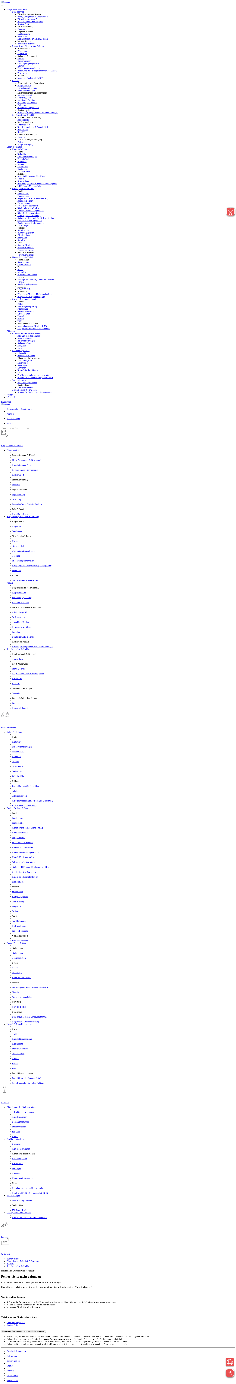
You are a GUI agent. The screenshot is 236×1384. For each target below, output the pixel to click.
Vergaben (21, 345)
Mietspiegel (22, 272)
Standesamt (22, 53)
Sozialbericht (23, 230)
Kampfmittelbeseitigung (27, 370)
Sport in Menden (24, 245)
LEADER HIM (24, 289)
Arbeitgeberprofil (24, 95)
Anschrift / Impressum (16, 1351)
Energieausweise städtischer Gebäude (33, 328)
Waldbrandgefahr (24, 360)
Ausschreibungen (25, 338)
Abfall (20, 304)
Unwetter (21, 368)
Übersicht (21, 353)
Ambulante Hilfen (25, 201)
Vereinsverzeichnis (25, 255)
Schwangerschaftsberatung (29, 215)
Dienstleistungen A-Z (16, 1322)
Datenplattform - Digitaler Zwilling (32, 39)
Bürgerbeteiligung (25, 144)
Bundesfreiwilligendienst (28, 107)
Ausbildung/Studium (26, 100)
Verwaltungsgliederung (27, 88)
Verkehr (20, 282)
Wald (19, 321)
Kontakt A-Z (12, 1325)
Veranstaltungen (19, 380)
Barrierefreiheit (13, 1361)
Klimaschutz (22, 309)
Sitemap (10, 1366)
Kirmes (20, 58)
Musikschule (22, 166)
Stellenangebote (24, 98)
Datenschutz (12, 1356)
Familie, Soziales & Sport (23, 188)
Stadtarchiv (22, 169)
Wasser (20, 318)
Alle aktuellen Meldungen (28, 336)
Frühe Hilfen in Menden (27, 206)
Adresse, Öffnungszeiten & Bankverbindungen (37, 112)
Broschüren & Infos (26, 44)
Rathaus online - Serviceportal (30, 21)
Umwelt (20, 316)
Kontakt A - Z (23, 24)
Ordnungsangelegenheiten (28, 63)
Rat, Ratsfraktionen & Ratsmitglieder (33, 127)
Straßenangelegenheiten (27, 284)
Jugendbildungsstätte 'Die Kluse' (31, 176)
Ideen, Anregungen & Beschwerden (32, 17)
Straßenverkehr (24, 61)
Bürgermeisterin (24, 85)
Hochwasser (22, 363)
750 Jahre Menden (25, 387)
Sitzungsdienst (23, 125)
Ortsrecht (21, 137)
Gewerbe (21, 66)
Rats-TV (21, 132)
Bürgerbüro (22, 51)
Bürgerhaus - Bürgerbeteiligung (31, 296)
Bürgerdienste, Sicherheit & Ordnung (28, 46)
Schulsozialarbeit (24, 181)
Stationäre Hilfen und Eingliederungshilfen (35, 218)
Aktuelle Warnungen (26, 355)
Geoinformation (24, 264)
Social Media (12, 1375)
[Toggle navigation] (2, 5)
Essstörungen (23, 225)
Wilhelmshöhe (23, 171)
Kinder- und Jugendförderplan (30, 223)
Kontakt (10, 414)
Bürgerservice (18, 12)
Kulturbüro (22, 154)
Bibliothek (21, 161)
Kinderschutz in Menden (28, 208)
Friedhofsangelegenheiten (28, 68)
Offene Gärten (23, 314)
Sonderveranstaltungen (27, 156)
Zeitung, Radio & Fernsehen (24, 390)
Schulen (20, 179)
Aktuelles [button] (11, 331)
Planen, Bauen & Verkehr (23, 257)
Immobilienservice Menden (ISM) (32, 326)
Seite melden (12, 1380)
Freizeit (10, 395)
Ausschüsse (22, 129)
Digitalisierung (23, 34)
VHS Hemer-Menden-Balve (29, 186)
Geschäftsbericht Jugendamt (29, 220)
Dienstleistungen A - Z (27, 19)
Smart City (22, 36)
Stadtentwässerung (25, 311)
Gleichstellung (23, 235)
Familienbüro (23, 193)
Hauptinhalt (6, 402)
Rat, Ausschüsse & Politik (23, 115)
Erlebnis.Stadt (23, 159)
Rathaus (15, 80)
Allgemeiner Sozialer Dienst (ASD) (32, 198)
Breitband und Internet (27, 274)
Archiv (20, 348)
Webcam (10, 423)
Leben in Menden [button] (14, 147)
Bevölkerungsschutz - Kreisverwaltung (34, 375)
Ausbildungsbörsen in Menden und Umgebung (37, 183)
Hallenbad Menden (25, 247)
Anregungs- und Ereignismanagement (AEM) (37, 71)
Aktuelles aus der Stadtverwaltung (27, 333)
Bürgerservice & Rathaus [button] (17, 9)
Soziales (21, 240)
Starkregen (22, 365)
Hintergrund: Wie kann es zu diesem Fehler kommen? (23, 1331)
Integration (22, 237)
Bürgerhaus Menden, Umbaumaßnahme (34, 294)
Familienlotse (23, 196)
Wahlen (20, 142)
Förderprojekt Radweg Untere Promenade (35, 279)
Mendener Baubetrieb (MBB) (30, 78)
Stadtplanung (23, 262)
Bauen (20, 269)
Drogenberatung (24, 203)
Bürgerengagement (25, 233)
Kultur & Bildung (19, 149)
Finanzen (21, 29)
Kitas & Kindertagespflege (28, 213)
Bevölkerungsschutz (21, 350)
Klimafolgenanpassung (27, 306)
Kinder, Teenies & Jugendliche (30, 210)
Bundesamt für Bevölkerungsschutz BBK (35, 377)
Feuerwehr (22, 73)
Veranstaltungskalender (27, 382)
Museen (20, 164)
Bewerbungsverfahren (27, 102)
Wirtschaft (11, 397)
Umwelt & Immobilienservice (25, 299)
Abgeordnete (23, 120)
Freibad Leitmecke (25, 250)
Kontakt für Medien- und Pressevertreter (34, 392)
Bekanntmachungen (26, 90)
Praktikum (21, 105)
